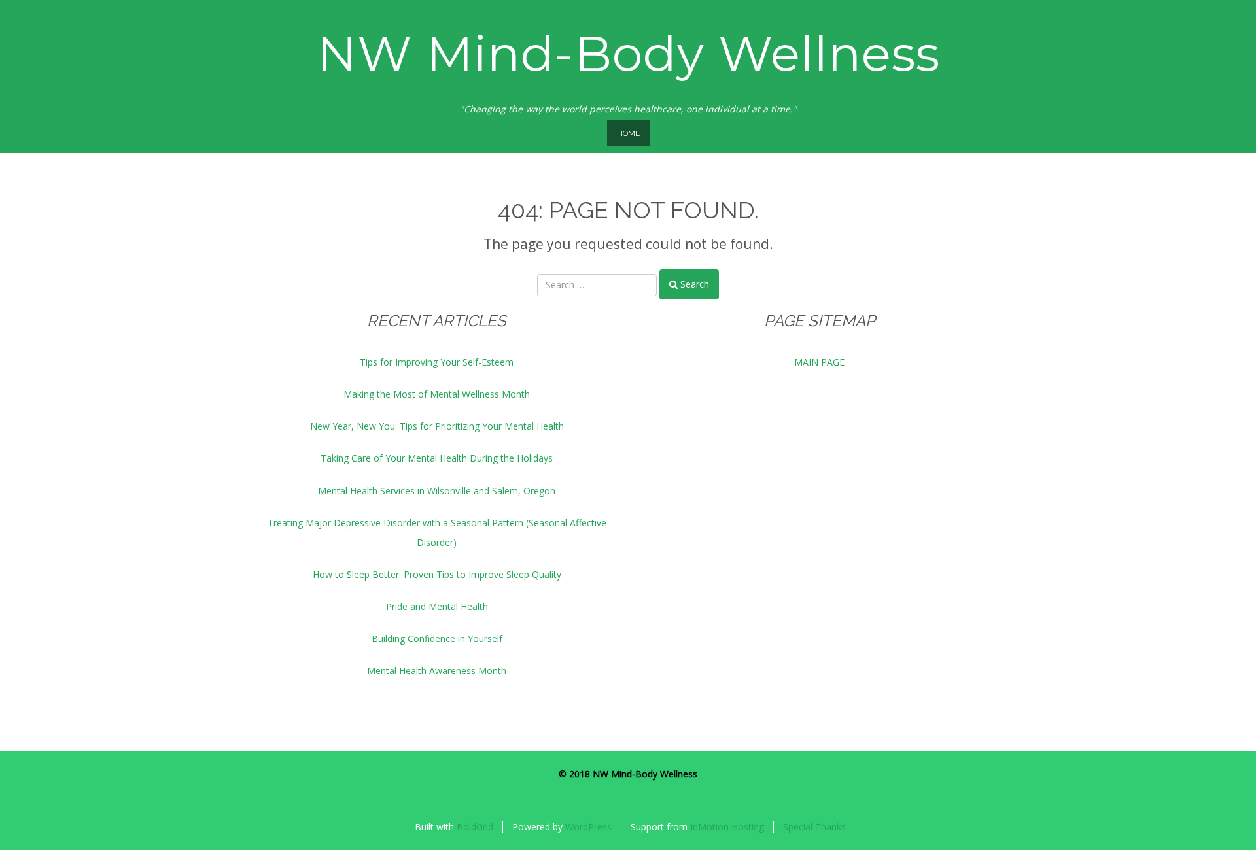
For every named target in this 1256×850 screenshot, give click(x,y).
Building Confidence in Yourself (437, 638)
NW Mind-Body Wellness (628, 54)
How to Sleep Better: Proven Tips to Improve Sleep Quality (437, 574)
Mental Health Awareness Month (436, 670)
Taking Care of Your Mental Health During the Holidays (437, 458)
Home (628, 133)
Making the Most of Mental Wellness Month (436, 394)
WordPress (588, 827)
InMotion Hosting (727, 827)
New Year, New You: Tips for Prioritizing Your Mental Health (437, 426)
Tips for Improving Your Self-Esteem (437, 362)
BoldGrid (475, 827)
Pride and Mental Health (437, 606)
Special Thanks (814, 827)
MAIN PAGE (819, 362)
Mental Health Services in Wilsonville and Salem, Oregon (436, 490)
